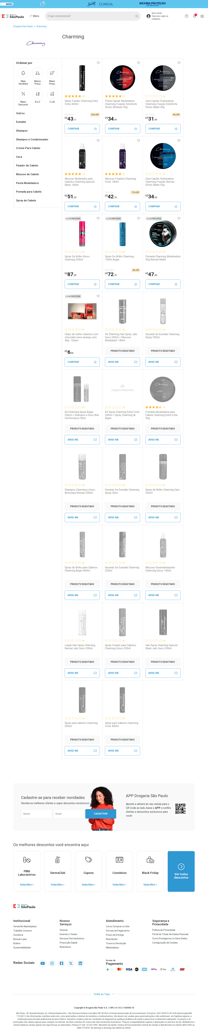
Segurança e (160, 922)
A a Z (37, 102)
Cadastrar (101, 813)
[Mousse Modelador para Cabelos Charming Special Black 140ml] (82, 156)
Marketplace (112, 947)
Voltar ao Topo (102, 994)
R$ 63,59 (69, 114)
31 (151, 118)
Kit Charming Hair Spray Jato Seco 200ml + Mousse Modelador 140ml (121, 337)
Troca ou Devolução (116, 943)
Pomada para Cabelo (29, 191)
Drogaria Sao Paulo (23, 26)
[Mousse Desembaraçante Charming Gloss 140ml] (163, 544)
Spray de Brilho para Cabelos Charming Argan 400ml (81, 569)
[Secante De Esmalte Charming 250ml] (122, 544)
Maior (52, 82)
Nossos (66, 922)
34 (111, 118)
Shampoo (22, 130)
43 (70, 118)
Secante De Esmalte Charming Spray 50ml (122, 491)
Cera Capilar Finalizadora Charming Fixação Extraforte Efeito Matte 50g (161, 104)
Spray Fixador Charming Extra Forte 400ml (81, 102)
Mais (23, 82)
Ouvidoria (18, 935)
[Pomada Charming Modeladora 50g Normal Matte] (163, 233)
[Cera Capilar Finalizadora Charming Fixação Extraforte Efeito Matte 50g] (163, 78)
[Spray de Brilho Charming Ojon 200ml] (163, 467)
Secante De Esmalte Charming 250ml (122, 569)
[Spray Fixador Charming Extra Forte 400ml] (82, 78)
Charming (41, 26)
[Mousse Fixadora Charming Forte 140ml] (122, 156)
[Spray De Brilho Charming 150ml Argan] (122, 233)
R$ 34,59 (149, 114)
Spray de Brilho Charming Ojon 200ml (162, 491)
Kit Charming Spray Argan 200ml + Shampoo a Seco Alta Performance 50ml (82, 415)
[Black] (104, 4)
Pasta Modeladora (27, 183)
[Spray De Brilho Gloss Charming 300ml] (82, 233)
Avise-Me (113, 362)
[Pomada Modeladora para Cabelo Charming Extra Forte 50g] (163, 389)
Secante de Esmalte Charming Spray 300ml (162, 336)
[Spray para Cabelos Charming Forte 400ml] (122, 700)
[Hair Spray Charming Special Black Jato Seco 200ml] (163, 622)
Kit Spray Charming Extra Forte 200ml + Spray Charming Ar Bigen (122, 415)
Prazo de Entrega (115, 935)
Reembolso (112, 939)
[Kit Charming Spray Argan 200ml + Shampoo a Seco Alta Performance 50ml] (82, 389)
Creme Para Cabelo (28, 148)
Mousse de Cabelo (27, 174)
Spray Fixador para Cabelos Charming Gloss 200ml (120, 647)
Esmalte (21, 121)
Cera (19, 156)
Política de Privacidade (163, 930)
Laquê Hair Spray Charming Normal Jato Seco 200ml (80, 647)
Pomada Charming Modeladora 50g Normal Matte (162, 258)
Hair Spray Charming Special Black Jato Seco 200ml (161, 647)
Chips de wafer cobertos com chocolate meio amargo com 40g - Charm (81, 337)
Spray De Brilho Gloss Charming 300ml (77, 258)
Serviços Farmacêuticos (72, 938)
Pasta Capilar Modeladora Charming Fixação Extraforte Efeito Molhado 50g (121, 104)
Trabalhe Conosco (22, 930)
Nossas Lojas (20, 939)
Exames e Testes (68, 934)
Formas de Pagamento (118, 930)
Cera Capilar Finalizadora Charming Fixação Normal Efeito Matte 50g (159, 181)
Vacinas (64, 930)
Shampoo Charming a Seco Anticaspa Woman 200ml (80, 491)
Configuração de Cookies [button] (165, 942)
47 (151, 274)
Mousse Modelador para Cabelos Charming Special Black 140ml (79, 181)
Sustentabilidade (22, 947)
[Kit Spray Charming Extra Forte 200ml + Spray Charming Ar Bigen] (122, 389)
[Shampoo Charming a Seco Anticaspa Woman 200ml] (82, 467)
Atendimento (115, 921)
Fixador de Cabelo (27, 165)
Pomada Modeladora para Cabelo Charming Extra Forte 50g (161, 415)
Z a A (52, 102)
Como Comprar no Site (117, 926)
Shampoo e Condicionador (32, 139)
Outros (20, 113)
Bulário (16, 943)
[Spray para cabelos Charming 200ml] (82, 700)
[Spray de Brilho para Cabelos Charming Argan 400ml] (82, 544)
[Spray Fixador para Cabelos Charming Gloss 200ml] (122, 622)
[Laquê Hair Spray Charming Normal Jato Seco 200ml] (82, 622)
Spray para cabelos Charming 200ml (81, 724)
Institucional (21, 921)
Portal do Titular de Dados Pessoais (170, 934)
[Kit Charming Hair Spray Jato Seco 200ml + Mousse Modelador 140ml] (122, 311)
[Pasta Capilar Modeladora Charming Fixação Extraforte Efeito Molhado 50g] (122, 78)
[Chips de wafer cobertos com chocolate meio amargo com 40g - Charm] (82, 311)
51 (70, 196)
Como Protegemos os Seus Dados (169, 938)
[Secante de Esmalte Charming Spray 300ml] (163, 311)
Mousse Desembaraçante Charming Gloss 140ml (160, 569)
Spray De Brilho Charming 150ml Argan (119, 258)
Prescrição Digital (68, 942)
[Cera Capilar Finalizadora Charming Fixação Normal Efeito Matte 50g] (163, 156)
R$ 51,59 (109, 192)
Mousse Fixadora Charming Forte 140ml (120, 180)
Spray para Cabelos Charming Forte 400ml (121, 724)
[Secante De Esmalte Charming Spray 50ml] (122, 467)
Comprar (73, 128)
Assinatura (65, 947)
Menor (37, 82)
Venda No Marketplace (25, 926)
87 (70, 274)
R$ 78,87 (109, 270)
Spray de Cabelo (26, 200)
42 (111, 196)
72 (111, 274)
